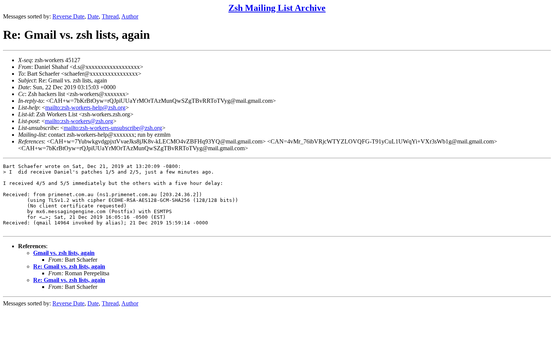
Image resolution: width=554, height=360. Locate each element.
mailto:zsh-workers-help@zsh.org (85, 107)
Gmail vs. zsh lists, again (64, 253)
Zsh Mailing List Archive (277, 8)
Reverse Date (68, 16)
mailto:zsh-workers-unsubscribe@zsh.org (113, 128)
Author (129, 16)
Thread (110, 16)
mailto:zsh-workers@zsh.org (79, 121)
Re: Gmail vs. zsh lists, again (69, 266)
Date (93, 16)
